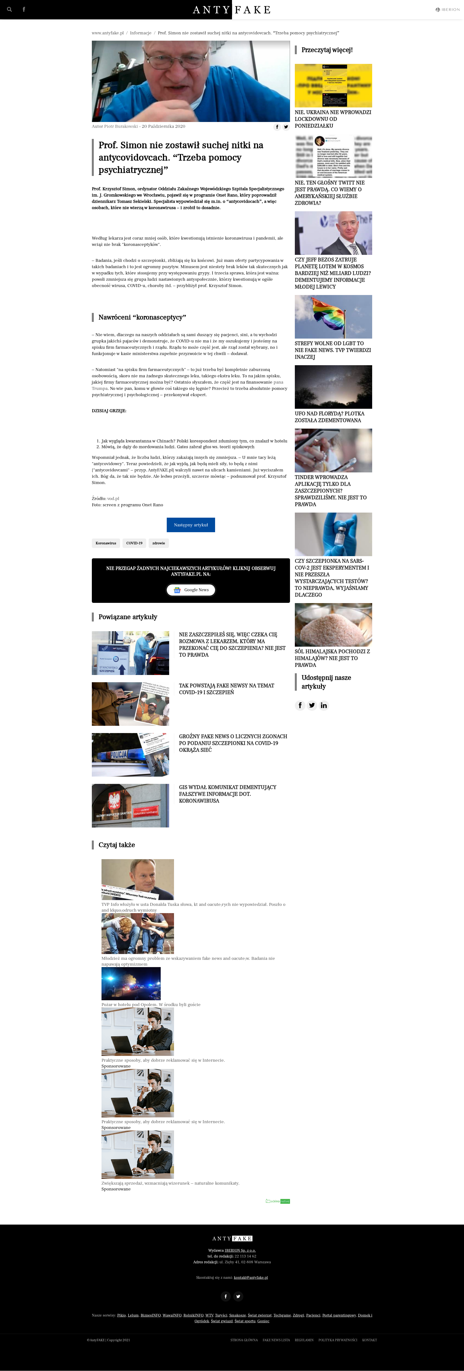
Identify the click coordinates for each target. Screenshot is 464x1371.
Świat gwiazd (222, 1321)
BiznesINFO (151, 1315)
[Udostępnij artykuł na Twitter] (286, 127)
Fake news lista (276, 1340)
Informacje (141, 33)
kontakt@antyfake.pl (251, 1277)
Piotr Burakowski (121, 126)
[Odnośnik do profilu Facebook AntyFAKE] (226, 1296)
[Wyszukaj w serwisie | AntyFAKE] (9, 9)
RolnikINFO (193, 1315)
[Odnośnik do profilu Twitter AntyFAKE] (238, 1296)
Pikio (121, 1315)
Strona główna (244, 1340)
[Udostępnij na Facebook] (300, 705)
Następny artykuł (191, 525)
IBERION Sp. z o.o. (240, 1250)
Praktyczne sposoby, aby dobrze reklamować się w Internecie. (163, 1060)
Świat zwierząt (260, 1315)
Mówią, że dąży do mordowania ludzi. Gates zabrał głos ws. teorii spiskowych (178, 447)
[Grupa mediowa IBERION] (447, 10)
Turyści (221, 1315)
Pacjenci (313, 1315)
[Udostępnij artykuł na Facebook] (277, 127)
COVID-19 (134, 543)
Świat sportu (245, 1321)
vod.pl (113, 498)
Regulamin (304, 1340)
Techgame (282, 1315)
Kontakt (369, 1340)
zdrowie (158, 543)
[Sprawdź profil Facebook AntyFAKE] (24, 9)
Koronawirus (106, 543)
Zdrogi (298, 1315)
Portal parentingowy (339, 1315)
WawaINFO (172, 1315)
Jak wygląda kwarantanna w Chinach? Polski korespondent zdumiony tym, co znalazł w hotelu (194, 441)
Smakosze (237, 1315)
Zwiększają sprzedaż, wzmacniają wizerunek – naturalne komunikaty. (170, 1183)
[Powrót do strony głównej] (232, 1238)
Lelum (133, 1315)
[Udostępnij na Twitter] (312, 705)
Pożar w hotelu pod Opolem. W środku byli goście (151, 1004)
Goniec (263, 1321)
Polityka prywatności (338, 1340)
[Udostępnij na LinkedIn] (324, 705)
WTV (209, 1315)
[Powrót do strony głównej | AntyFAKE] (232, 9)
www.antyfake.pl (108, 33)
